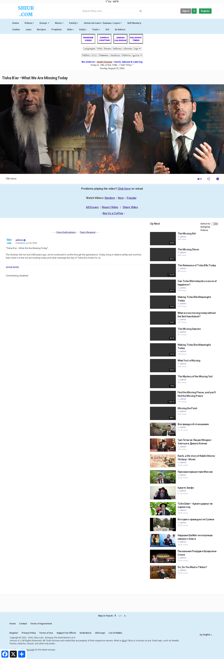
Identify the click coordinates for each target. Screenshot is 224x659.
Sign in (185, 11)
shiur (124, 640)
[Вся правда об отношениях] (163, 429)
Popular (131, 198)
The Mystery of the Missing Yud (195, 376)
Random (110, 198)
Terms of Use (46, 633)
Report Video (110, 207)
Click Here (124, 188)
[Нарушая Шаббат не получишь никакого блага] (163, 540)
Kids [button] (69, 29)
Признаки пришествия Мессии (195, 471)
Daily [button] (82, 29)
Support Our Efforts (66, 633)
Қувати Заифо (186, 487)
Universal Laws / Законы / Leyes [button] (102, 23)
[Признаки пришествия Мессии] (163, 477)
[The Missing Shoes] (163, 254)
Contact (23, 623)
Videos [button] (28, 23)
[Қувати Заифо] (163, 492)
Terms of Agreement (41, 623)
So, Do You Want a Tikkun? (192, 567)
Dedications (86, 633)
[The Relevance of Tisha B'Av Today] (163, 270)
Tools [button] (95, 29)
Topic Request (87, 232)
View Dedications (66, 232)
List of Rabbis (115, 633)
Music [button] (58, 23)
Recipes (41, 29)
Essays (44, 23)
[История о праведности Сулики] (163, 524)
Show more (12, 267)
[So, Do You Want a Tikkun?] (163, 572)
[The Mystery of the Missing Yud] (163, 381)
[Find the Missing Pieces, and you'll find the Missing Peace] (163, 397)
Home (15, 23)
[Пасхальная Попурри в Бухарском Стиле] (163, 556)
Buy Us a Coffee (113, 213)
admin (19, 240)
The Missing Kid (187, 233)
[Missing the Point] (163, 413)
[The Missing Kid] (163, 238)
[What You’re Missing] (163, 365)
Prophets (56, 29)
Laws (28, 29)
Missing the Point (187, 408)
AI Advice (120, 29)
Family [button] (72, 23)
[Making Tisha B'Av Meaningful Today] (163, 302)
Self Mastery (134, 23)
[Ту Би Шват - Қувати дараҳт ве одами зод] (163, 508)
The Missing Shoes (188, 249)
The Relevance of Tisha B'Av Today (197, 265)
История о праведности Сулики (196, 519)
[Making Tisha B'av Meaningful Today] (163, 350)
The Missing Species (189, 328)
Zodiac (16, 29)
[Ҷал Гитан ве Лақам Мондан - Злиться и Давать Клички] (163, 445)
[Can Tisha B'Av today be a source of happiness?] (163, 286)
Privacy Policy (29, 633)
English (206, 634)
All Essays (92, 207)
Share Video (130, 207)
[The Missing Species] (163, 334)
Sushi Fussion (104, 62)
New (121, 198)
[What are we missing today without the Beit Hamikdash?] (163, 318)
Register (205, 11)
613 (107, 29)
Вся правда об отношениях (193, 424)
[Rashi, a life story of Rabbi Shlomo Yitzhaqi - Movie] (163, 461)
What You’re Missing (189, 360)
